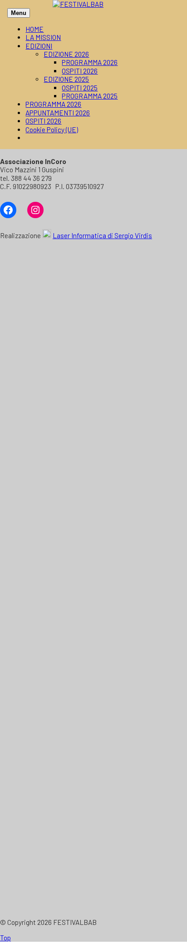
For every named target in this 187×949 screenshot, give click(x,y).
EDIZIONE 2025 (66, 79)
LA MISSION (43, 37)
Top (5, 938)
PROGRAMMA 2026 (90, 62)
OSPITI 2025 (80, 88)
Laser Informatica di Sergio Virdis (102, 235)
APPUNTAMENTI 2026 (57, 113)
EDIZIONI (38, 46)
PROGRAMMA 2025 (90, 96)
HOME (34, 29)
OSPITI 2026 (80, 71)
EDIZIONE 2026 (66, 54)
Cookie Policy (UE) (51, 129)
